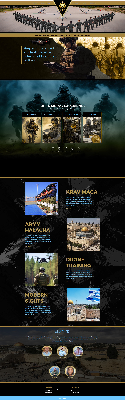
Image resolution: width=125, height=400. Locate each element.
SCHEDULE (45, 3)
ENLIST (76, 3)
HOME (35, 3)
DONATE (93, 3)
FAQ (84, 3)
